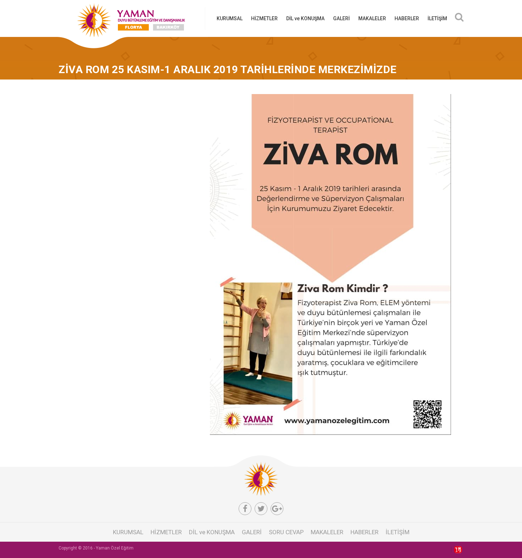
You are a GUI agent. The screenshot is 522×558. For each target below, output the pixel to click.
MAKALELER (372, 18)
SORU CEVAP (286, 532)
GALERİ (341, 18)
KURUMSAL (230, 18)
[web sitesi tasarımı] (456, 549)
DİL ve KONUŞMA (305, 18)
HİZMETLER (264, 18)
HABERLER (407, 18)
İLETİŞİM (437, 18)
